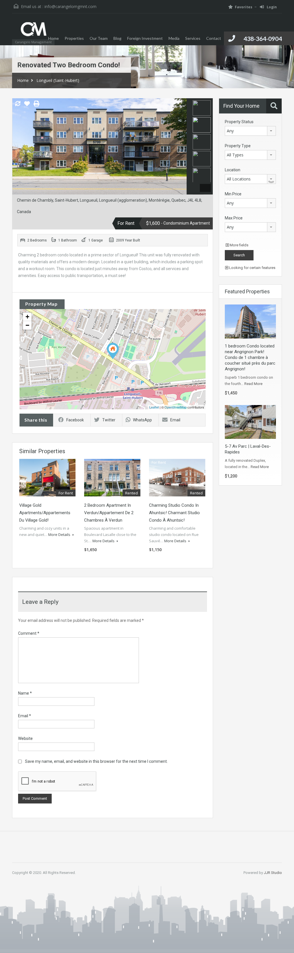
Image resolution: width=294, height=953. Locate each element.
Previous (17, 146)
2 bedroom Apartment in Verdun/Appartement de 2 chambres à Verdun (109, 513)
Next (182, 146)
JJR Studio (273, 873)
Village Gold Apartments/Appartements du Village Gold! (44, 513)
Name (25, 693)
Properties (74, 38)
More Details (59, 534)
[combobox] (250, 131)
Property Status (239, 121)
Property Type (238, 146)
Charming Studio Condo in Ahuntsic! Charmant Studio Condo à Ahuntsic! (174, 513)
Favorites (243, 7)
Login (271, 7)
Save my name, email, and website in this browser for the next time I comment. (96, 761)
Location (232, 170)
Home (53, 38)
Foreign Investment (145, 38)
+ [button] (27, 316)
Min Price (233, 194)
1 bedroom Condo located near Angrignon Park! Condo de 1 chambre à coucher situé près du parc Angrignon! (250, 357)
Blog (117, 38)
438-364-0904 (262, 38)
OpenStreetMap (176, 407)
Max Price (234, 218)
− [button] (27, 325)
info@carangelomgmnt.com (70, 6)
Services (192, 38)
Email (175, 420)
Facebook (75, 420)
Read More (253, 384)
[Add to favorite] (27, 105)
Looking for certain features (251, 268)
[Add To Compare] (17, 104)
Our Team (99, 38)
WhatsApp (142, 420)
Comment (28, 633)
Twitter (108, 420)
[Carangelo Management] (33, 32)
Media (174, 38)
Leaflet (154, 407)
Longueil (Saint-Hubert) (57, 80)
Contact (213, 38)
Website (25, 738)
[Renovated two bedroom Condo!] (113, 351)
